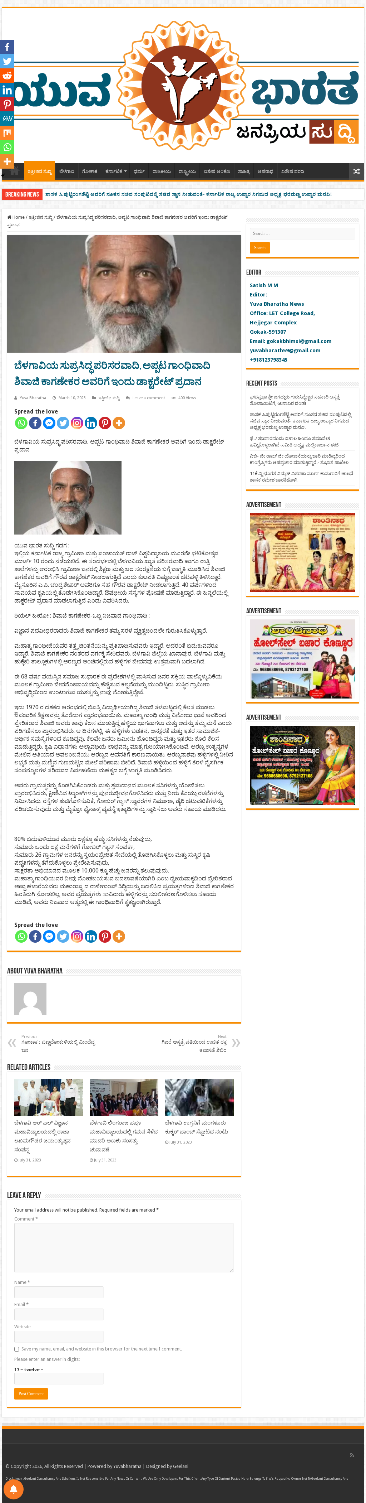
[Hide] (3, 175)
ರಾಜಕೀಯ (162, 171)
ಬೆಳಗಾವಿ (66, 171)
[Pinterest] (105, 423)
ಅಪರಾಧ (265, 171)
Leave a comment (149, 398)
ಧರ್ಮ (139, 171)
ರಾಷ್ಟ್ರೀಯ (187, 171)
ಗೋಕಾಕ (90, 171)
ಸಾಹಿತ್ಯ (244, 171)
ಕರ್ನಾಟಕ (113, 171)
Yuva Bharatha (33, 398)
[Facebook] (35, 423)
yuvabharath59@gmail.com (285, 350)
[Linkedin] (91, 423)
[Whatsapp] (21, 423)
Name (22, 1282)
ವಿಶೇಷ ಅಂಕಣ (217, 171)
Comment (26, 1219)
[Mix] (7, 133)
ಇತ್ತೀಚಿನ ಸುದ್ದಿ (39, 171)
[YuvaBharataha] (183, 84)
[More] (119, 423)
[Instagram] (77, 423)
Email (21, 1304)
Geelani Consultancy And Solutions (50, 1478)
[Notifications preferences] (14, 1489)
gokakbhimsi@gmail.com (299, 341)
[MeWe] (7, 118)
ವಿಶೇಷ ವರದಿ (292, 171)
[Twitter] (63, 423)
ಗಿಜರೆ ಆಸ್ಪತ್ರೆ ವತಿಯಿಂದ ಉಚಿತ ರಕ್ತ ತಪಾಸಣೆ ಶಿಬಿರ (194, 1043)
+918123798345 (268, 360)
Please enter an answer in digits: (47, 1359)
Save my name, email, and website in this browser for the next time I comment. (101, 1349)
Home (18, 217)
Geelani (180, 1466)
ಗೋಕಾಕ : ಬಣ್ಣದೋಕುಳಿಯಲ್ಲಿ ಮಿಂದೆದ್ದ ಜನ (57, 1043)
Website (22, 1326)
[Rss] (352, 1455)
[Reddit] (7, 75)
